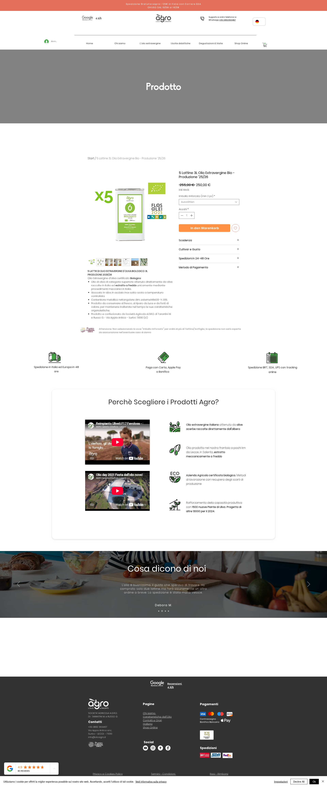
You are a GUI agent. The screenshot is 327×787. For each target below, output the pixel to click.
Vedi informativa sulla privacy (151, 781)
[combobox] (209, 202)
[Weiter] (308, 584)
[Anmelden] (45, 41)
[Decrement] (181, 215)
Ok (314, 781)
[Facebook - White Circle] (167, 748)
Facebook (319, 592)
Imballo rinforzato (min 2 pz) (197, 196)
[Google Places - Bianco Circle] (160, 748)
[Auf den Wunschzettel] (235, 228)
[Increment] (192, 215)
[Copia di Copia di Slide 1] (161, 611)
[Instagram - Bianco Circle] (152, 748)
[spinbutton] (187, 215)
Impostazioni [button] (281, 781)
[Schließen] (323, 781)
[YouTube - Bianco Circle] (145, 748)
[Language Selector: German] (259, 22)
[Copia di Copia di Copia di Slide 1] (164, 611)
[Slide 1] (158, 611)
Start (91, 158)
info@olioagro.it (97, 737)
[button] (265, 45)
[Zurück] (18, 584)
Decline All (299, 781)
